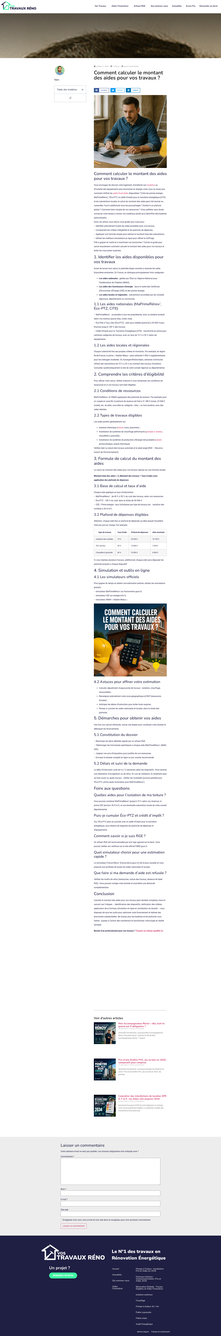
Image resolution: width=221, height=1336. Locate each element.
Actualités (177, 6)
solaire (159, 440)
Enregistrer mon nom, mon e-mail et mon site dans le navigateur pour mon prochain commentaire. (107, 1220)
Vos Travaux (100, 6)
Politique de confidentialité (160, 1332)
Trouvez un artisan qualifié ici (149, 931)
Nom (63, 1189)
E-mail (64, 1199)
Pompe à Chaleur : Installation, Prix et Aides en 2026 (150, 1269)
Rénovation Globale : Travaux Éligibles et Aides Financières (149, 1287)
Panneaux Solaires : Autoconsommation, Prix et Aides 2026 (148, 1278)
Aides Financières (120, 6)
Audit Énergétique (144, 1324)
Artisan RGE (139, 6)
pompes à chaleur (154, 431)
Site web (64, 1210)
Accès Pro (190, 6)
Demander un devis (208, 6)
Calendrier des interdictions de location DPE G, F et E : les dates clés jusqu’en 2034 (142, 1097)
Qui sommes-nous (159, 6)
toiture (120, 427)
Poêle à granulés (143, 1312)
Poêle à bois (141, 1318)
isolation (151, 185)
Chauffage (140, 1300)
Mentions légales (143, 1332)
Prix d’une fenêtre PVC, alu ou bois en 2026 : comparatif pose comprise (142, 1061)
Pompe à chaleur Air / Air (147, 1306)
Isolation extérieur (144, 1294)
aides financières (120, 193)
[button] (101, 6)
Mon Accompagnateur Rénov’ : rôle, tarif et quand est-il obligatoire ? (141, 1025)
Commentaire (67, 1157)
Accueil (115, 1268)
